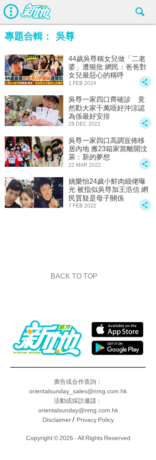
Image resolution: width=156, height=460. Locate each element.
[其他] (145, 86)
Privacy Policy (95, 419)
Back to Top (74, 276)
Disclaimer (56, 419)
